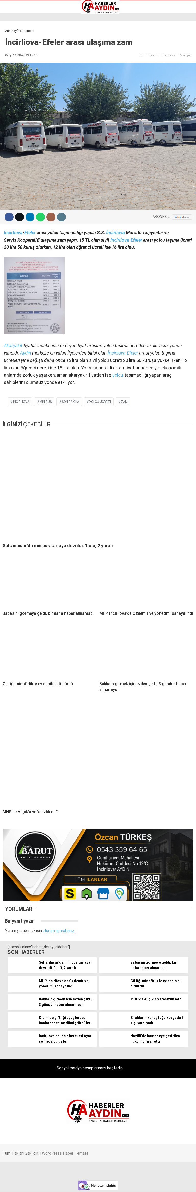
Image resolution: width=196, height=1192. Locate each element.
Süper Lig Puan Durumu (27, 82)
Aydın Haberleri (20, 40)
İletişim (14, 66)
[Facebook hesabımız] (32, 1183)
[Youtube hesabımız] (125, 1183)
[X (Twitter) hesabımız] (63, 1183)
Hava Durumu (19, 61)
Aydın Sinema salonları (26, 50)
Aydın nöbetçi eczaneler (27, 45)
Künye (13, 72)
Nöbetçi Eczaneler (23, 77)
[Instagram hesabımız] (94, 1183)
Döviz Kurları (18, 56)
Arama (143, 25)
